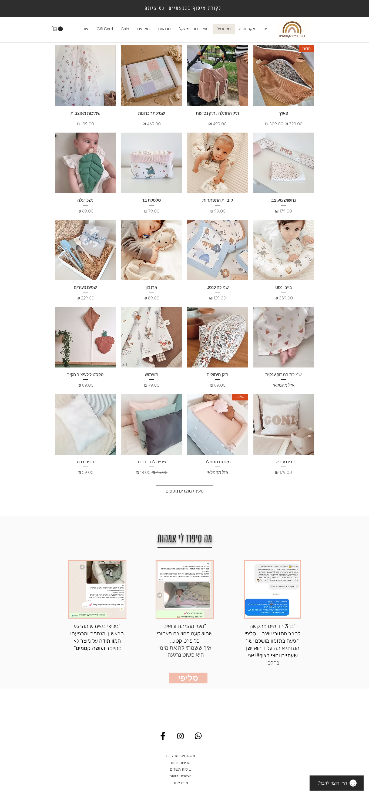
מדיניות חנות (180, 762)
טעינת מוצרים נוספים (184, 491)
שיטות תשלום (181, 769)
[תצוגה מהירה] (217, 75)
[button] (58, 28)
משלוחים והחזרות (180, 755)
